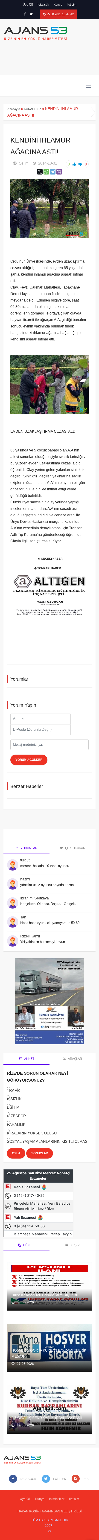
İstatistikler (56, 1499)
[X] (40, 172)
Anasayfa (13, 109)
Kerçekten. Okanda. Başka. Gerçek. (48, 904)
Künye (58, 4)
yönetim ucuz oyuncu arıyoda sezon (47, 885)
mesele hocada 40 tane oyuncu (45, 866)
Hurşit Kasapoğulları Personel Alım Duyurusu (45, 1295)
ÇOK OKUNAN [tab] (74, 848)
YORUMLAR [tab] (28, 848)
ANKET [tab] (28, 1059)
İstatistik (43, 4)
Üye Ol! (28, 4)
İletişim (71, 4)
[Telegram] (52, 172)
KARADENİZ (32, 109)
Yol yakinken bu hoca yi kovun (42, 942)
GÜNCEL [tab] (28, 1245)
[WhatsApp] (46, 172)
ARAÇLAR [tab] (74, 1059)
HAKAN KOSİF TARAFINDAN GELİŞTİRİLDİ (49, 1511)
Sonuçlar (39, 1153)
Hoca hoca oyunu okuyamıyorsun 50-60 (49, 923)
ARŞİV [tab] (75, 1245)
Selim (23, 163)
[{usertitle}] (12, 862)
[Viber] (59, 172)
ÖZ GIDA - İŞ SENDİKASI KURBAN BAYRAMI (47, 1418)
